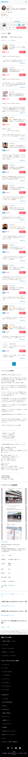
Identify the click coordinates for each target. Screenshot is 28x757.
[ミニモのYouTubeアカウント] (20, 748)
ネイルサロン (8, 631)
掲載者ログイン (6, 720)
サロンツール (6, 716)
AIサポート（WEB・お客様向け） (11, 742)
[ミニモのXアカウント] (12, 748)
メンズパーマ (6, 679)
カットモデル (6, 689)
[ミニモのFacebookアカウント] (16, 748)
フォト (10, 20)
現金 (9, 563)
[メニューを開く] (26, 2)
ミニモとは (5, 698)
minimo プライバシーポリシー (10, 731)
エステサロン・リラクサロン (9, 655)
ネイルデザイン (6, 682)
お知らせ (5, 705)
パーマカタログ (6, 675)
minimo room (6, 709)
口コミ (23, 20)
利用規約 (5, 727)
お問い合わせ (11, 585)
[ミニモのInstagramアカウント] (8, 748)
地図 (18, 544)
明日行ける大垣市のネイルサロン (8, 605)
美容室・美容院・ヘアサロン (9, 641)
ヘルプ (4, 738)
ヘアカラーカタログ (7, 671)
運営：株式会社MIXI (7, 702)
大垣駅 (16, 631)
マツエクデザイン (7, 686)
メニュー (22, 594)
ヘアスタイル (6, 664)
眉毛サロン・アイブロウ (8, 652)
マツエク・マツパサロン (8, 648)
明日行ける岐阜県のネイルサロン (8, 615)
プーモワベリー (4, 632)
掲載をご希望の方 (7, 713)
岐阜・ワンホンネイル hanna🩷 (15, 632)
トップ (2, 631)
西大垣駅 (3, 627)
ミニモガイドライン (7, 723)
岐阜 (13, 631)
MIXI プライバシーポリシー (9, 734)
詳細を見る (22, 63)
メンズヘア (5, 668)
